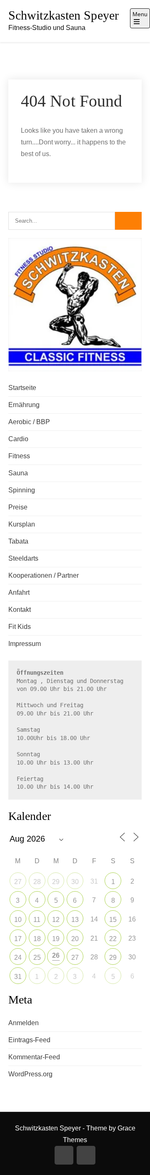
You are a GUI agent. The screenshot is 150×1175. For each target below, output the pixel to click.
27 (18, 881)
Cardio (18, 438)
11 (36, 919)
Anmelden (23, 1022)
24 (18, 957)
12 (56, 919)
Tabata (18, 541)
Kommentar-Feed (34, 1057)
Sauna (18, 473)
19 (56, 938)
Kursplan (21, 524)
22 (113, 938)
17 (18, 938)
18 (37, 938)
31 (18, 976)
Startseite (22, 387)
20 (75, 938)
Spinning (21, 490)
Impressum (24, 643)
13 (75, 919)
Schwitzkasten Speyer (63, 15)
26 (56, 955)
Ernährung (24, 404)
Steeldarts (23, 558)
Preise (18, 507)
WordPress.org (30, 1074)
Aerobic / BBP (29, 421)
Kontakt (19, 609)
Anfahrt (19, 592)
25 (37, 957)
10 (18, 919)
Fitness (19, 456)
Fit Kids (19, 626)
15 (113, 919)
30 (75, 881)
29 (56, 881)
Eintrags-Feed (29, 1039)
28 (37, 881)
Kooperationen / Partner (43, 575)
